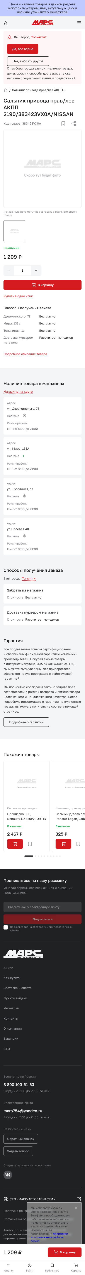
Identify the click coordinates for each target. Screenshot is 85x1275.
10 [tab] (60, 856)
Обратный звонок (20, 1139)
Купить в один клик (18, 296)
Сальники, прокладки (22, 808)
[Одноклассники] (65, 128)
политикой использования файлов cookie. (49, 1237)
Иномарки (11, 1008)
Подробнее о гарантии (26, 722)
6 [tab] (47, 856)
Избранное (52, 1270)
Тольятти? (38, 37)
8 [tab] (53, 856)
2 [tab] (35, 856)
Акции (8, 968)
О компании (12, 1028)
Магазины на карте (18, 391)
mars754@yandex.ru (22, 1110)
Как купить (11, 978)
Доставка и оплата (17, 988)
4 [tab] (41, 856)
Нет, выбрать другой (28, 61)
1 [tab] (28, 856)
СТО (6, 1049)
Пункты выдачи (15, 998)
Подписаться (43, 919)
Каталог (8, 1270)
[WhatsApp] (72, 128)
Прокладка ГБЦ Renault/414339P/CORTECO (26, 816)
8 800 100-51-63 (18, 1084)
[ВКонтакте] (58, 128)
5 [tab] (44, 856)
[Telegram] (51, 128)
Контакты (10, 1018)
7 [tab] (50, 856)
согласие (22, 926)
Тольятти (29, 578)
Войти (29, 1270)
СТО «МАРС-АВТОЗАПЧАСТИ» (32, 1199)
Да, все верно (22, 49)
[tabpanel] (26, 806)
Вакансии (10, 1038)
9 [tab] (57, 856)
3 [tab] (38, 856)
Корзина (76, 1270)
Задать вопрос (18, 1151)
